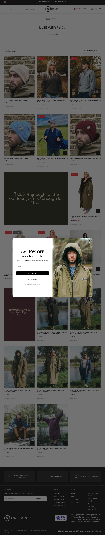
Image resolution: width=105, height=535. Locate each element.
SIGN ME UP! (32, 273)
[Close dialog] (89, 240)
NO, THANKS (32, 279)
